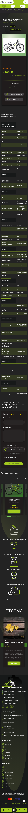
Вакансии (5, 804)
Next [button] (25, 478)
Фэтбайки (7, 755)
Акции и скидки (9, 772)
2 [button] (14, 516)
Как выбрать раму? (20, 75)
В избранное (15, 87)
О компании (8, 767)
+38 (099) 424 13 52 (9, 694)
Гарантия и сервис (9, 775)
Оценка (5, 414)
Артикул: (4, 29)
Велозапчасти (8, 758)
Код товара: (5, 26)
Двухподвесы (8, 750)
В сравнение (15, 83)
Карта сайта (21, 804)
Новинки (7, 769)
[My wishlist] (19, 810)
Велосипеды (8, 744)
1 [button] (9, 516)
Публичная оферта (9, 783)
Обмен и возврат (9, 778)
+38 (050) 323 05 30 (9, 732)
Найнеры (7, 752)
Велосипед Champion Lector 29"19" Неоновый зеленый (14, 500)
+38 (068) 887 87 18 (9, 697)
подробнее (14, 663)
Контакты (7, 786)
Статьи (7, 781)
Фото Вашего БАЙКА (10, 445)
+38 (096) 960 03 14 (9, 728)
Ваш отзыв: (7, 428)
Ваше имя (7, 418)
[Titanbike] (2, 2)
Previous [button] (18, 478)
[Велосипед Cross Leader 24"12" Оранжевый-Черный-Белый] (14, 45)
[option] (14, 499)
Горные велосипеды (14, 502)
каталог (10, 2)
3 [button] (18, 516)
